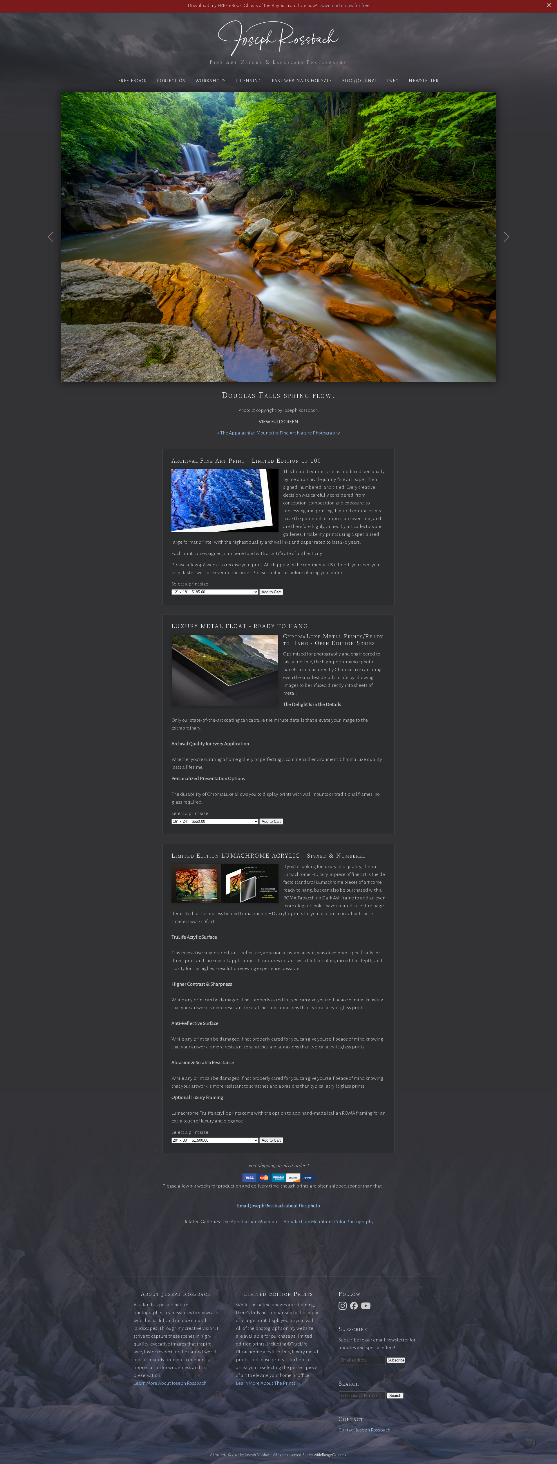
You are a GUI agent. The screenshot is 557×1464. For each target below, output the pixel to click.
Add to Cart (271, 592)
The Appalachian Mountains (251, 1221)
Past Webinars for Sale (302, 80)
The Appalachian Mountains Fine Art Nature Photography (280, 433)
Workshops (211, 80)
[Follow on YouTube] (366, 1305)
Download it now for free (344, 5)
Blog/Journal (359, 80)
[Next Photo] (503, 251)
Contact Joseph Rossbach (364, 1430)
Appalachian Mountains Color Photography (328, 1221)
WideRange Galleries (330, 1455)
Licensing (249, 80)
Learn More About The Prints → (268, 1383)
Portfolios (171, 80)
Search (395, 1395)
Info (393, 80)
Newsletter (424, 80)
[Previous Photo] (53, 251)
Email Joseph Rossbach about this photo (278, 1205)
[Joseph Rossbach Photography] (278, 52)
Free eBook (132, 80)
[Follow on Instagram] (343, 1305)
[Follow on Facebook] (354, 1305)
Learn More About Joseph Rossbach (169, 1383)
